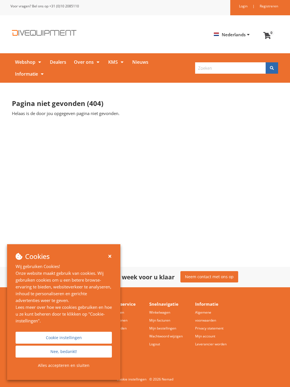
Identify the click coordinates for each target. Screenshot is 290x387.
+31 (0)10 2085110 (64, 6)
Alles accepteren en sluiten (63, 365)
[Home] (76, 33)
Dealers (58, 62)
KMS (113, 62)
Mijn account (205, 336)
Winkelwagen (159, 312)
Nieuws (140, 62)
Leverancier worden (211, 344)
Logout (154, 344)
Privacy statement (209, 328)
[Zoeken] (272, 68)
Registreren (269, 6)
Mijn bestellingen (162, 328)
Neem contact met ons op (209, 276)
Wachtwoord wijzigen (166, 336)
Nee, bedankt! (63, 351)
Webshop (25, 62)
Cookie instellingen (64, 337)
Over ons (84, 62)
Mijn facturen (159, 320)
